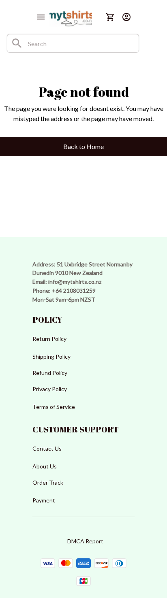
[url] (74, 281)
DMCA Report (85, 541)
